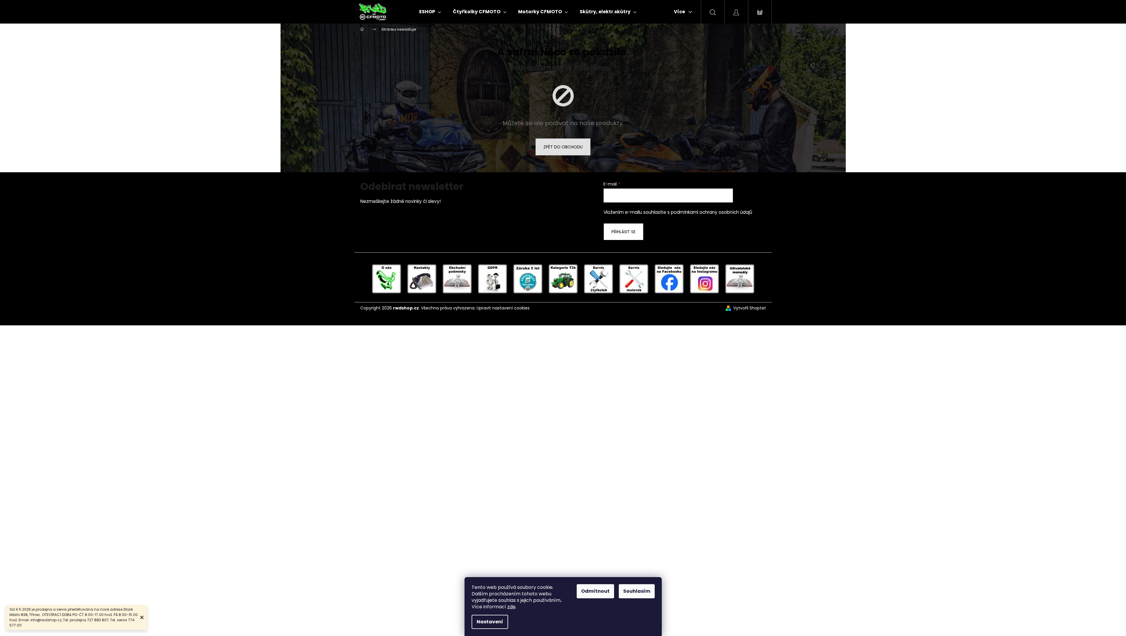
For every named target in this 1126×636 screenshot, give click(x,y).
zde (511, 606)
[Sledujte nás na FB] (669, 278)
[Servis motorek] (634, 278)
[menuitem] (430, 12)
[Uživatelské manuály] (739, 278)
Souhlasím (636, 591)
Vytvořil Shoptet (749, 308)
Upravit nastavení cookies (503, 308)
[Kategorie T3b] (563, 278)
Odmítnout (595, 591)
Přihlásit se (623, 232)
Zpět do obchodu (563, 147)
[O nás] (386, 278)
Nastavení (490, 621)
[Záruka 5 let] (528, 278)
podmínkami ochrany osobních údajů (711, 212)
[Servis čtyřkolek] (598, 278)
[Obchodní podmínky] (457, 278)
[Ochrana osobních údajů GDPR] (492, 278)
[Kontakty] (422, 278)
